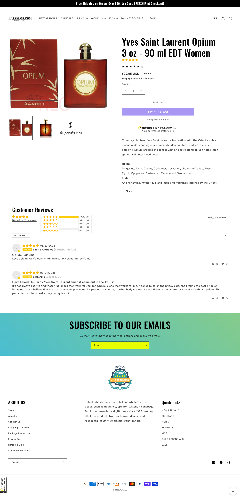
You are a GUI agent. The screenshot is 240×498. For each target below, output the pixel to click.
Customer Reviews (18, 450)
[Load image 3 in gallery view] (71, 128)
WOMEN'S (167, 427)
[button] (3, 485)
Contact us (14, 421)
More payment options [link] (158, 119)
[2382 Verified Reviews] (120, 390)
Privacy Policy (16, 439)
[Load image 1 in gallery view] (20, 128)
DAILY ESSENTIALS (173, 439)
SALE (165, 444)
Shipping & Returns (19, 427)
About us (13, 416)
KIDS (164, 433)
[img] (31, 245)
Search (12, 410)
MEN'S (165, 421)
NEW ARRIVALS (171, 410)
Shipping (126, 78)
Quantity (126, 84)
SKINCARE (168, 416)
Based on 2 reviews (24, 220)
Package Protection (19, 433)
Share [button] (129, 191)
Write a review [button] (217, 217)
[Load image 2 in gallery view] (46, 128)
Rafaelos (123, 490)
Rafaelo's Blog (16, 444)
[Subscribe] (145, 345)
